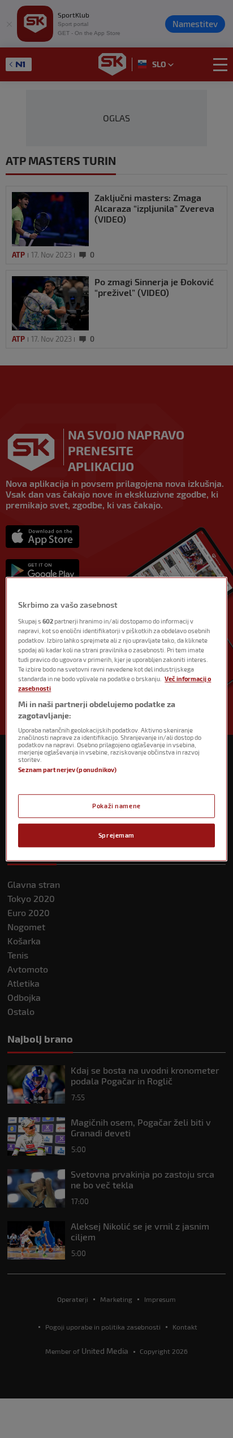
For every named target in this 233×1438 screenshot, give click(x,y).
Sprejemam (116, 835)
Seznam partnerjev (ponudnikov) (67, 770)
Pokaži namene (116, 805)
